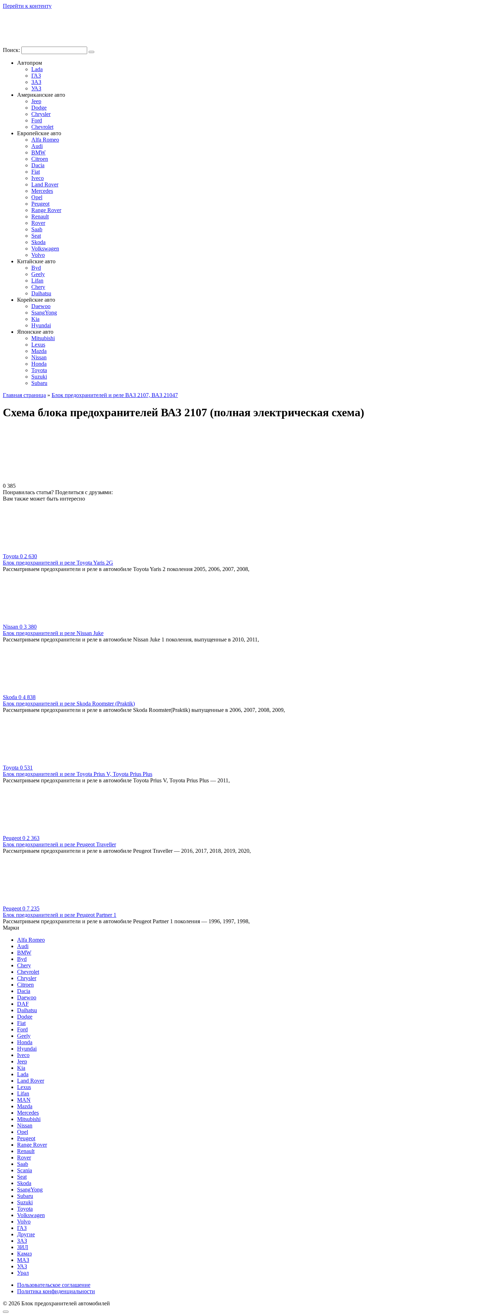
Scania (24, 1170)
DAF (23, 1004)
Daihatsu (41, 293)
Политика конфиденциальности (56, 1291)
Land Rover (44, 184)
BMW (38, 152)
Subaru (39, 383)
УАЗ (36, 88)
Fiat (35, 172)
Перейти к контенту (27, 6)
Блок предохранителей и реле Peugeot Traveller (59, 844)
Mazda (39, 351)
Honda (39, 364)
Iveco (37, 178)
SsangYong (44, 313)
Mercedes (42, 191)
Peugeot (40, 204)
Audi (37, 146)
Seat (36, 236)
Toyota (39, 370)
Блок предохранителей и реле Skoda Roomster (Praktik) (69, 704)
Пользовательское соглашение (53, 1285)
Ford (36, 120)
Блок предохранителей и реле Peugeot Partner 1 (59, 915)
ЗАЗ (36, 82)
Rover (38, 223)
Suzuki (39, 377)
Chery (38, 287)
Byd (36, 268)
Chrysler (41, 114)
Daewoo (41, 306)
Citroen (39, 159)
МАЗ (23, 1260)
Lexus (38, 345)
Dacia (37, 165)
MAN (24, 1100)
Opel (36, 197)
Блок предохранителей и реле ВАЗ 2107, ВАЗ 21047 (115, 395)
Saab (36, 229)
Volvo (38, 255)
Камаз (24, 1254)
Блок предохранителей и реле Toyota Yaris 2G (58, 563)
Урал (23, 1273)
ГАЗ (36, 76)
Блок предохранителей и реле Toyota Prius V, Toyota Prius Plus (77, 774)
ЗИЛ (22, 1247)
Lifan (37, 281)
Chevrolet (42, 127)
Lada (37, 69)
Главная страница (24, 395)
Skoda (38, 242)
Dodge (39, 108)
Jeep (36, 101)
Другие (26, 1234)
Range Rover (46, 210)
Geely (38, 274)
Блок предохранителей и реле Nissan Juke (53, 633)
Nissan (39, 357)
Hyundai (41, 325)
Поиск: (12, 50)
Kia (35, 319)
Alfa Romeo (45, 140)
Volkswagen (45, 248)
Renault (40, 216)
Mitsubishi (43, 338)
